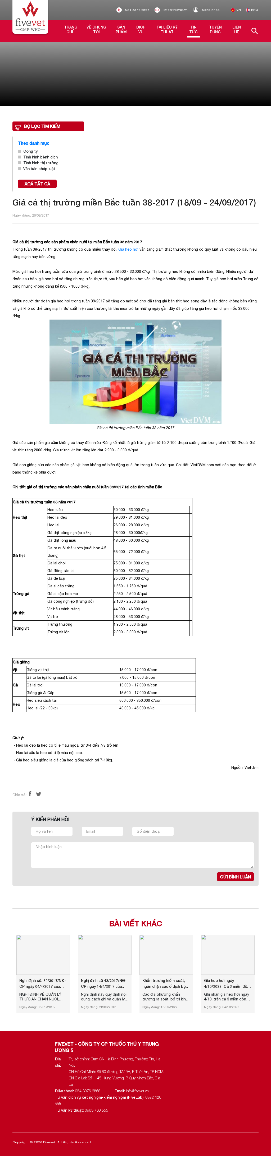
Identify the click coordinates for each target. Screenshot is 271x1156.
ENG (254, 10)
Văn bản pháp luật (39, 168)
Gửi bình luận (235, 876)
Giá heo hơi (128, 249)
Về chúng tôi (96, 29)
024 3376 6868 (136, 10)
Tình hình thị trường (40, 163)
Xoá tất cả (37, 183)
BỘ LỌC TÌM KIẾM (42, 126)
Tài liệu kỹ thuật (167, 29)
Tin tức (193, 29)
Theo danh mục (33, 143)
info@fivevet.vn (175, 10)
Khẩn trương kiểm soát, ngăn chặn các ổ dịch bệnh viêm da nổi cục (166, 983)
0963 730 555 (96, 1110)
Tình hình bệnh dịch (40, 157)
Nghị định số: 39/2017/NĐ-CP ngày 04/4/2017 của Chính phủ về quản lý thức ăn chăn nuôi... (42, 983)
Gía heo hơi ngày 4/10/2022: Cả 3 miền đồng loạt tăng (228, 983)
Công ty (30, 151)
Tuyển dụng (215, 29)
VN (238, 10)
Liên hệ (236, 29)
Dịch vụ (141, 29)
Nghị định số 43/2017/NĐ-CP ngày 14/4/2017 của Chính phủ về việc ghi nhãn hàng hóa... (104, 983)
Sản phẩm (121, 29)
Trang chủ (70, 29)
